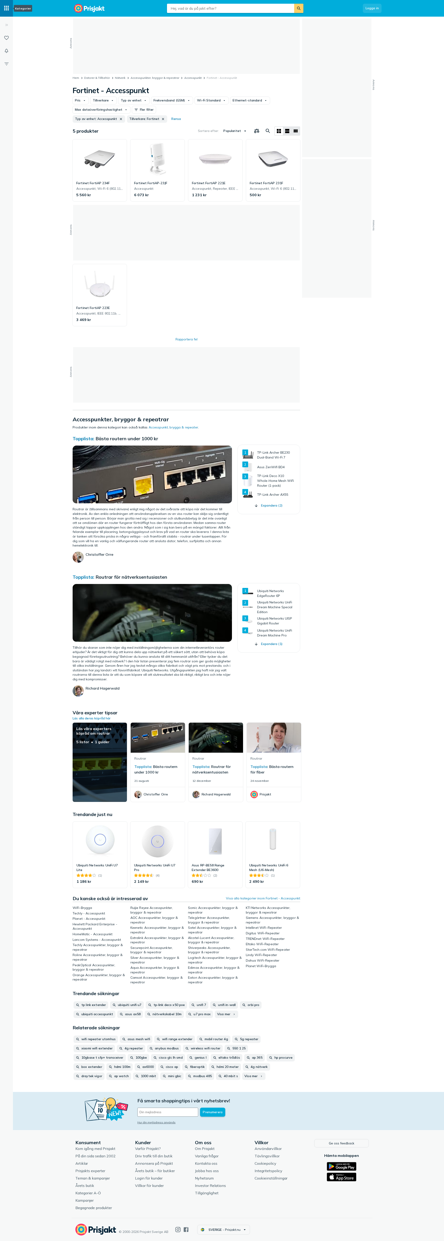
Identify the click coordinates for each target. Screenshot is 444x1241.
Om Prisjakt (205, 1148)
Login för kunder (149, 1178)
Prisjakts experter (90, 1170)
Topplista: (83, 438)
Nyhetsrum (204, 1178)
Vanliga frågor (207, 1156)
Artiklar (81, 1163)
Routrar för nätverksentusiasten (131, 577)
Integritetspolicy (268, 1170)
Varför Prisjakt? (148, 1148)
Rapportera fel (186, 339)
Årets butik (84, 1185)
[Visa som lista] (287, 131)
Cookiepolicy (265, 1163)
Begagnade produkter (93, 1207)
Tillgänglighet (207, 1193)
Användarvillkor (268, 1148)
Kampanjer (84, 1200)
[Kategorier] (6, 8)
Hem (76, 77)
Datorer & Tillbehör (97, 77)
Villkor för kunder (149, 1185)
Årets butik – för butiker (155, 1170)
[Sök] (298, 8)
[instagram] (178, 1229)
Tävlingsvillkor (267, 1156)
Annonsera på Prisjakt (154, 1163)
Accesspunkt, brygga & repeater (173, 427)
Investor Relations (210, 1185)
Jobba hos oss (207, 1170)
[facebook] (186, 1229)
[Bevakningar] (6, 50)
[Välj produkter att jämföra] (256, 131)
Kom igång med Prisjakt (95, 1148)
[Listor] (6, 38)
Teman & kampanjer (92, 1178)
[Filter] (6, 63)
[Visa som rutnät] (279, 131)
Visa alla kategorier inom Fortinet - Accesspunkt (263, 898)
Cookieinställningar (271, 1178)
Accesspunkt (193, 77)
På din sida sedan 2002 (95, 1156)
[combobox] (230, 8)
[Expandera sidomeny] (6, 25)
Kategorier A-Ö (88, 1193)
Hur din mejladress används (156, 1122)
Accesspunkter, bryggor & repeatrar (155, 77)
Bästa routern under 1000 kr (127, 438)
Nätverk (120, 77)
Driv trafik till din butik (154, 1156)
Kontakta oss (206, 1163)
